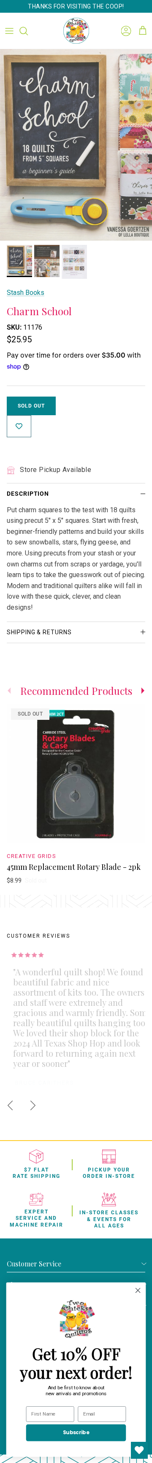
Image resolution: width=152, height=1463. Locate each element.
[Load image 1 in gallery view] (76, 145)
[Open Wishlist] (139, 1450)
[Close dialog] (138, 1290)
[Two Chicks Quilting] (76, 30)
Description (28, 493)
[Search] (28, 31)
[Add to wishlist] (19, 426)
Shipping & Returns (39, 632)
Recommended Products (76, 691)
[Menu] (9, 31)
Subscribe (76, 1432)
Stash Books (25, 293)
